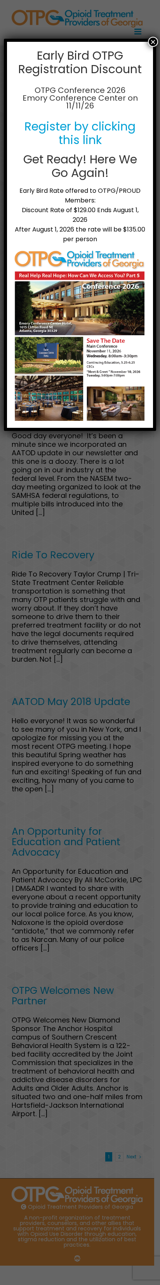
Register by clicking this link (80, 133)
